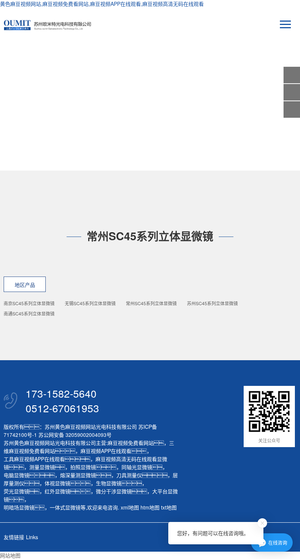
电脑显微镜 (16, 475)
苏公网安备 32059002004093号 (74, 434)
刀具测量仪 (129, 475)
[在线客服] (292, 92)
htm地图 (150, 507)
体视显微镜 (57, 483)
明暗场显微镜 (19, 507)
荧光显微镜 (16, 491)
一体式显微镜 (65, 507)
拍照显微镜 (83, 467)
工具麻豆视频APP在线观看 (34, 459)
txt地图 (169, 507)
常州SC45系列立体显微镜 (151, 303)
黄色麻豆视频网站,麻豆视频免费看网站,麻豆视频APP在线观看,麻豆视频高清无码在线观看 (102, 3)
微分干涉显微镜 (114, 491)
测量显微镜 (42, 467)
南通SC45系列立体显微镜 (29, 313)
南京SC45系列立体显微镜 (29, 303)
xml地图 (130, 507)
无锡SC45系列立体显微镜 (90, 303)
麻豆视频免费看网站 (131, 442)
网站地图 (10, 555)
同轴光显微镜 (136, 467)
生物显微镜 (108, 483)
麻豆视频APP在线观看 (105, 450)
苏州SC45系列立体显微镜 (212, 303)
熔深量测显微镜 (78, 475)
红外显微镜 (57, 491)
